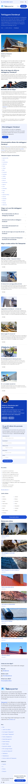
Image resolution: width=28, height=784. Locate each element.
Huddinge (4, 174)
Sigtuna (4, 184)
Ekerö (3, 170)
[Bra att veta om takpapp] (14, 614)
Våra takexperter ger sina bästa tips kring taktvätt (12, 638)
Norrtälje (4, 178)
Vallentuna (4, 164)
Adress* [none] (3, 455)
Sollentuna (4, 204)
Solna (3, 186)
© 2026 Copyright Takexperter (8, 778)
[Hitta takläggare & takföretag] (14, 546)
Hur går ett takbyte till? (7, 751)
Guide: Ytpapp (5, 743)
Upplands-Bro (5, 158)
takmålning (4, 106)
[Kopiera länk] (2, 57)
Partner (3, 768)
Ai (2, 766)
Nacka (3, 166)
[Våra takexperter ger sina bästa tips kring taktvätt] (14, 631)
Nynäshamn (4, 182)
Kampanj (4, 771)
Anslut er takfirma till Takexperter (9, 758)
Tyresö (3, 190)
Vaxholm (4, 196)
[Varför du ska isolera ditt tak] (14, 580)
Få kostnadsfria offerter (14, 517)
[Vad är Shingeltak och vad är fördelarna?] (14, 563)
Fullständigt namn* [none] (6, 436)
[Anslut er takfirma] (14, 529)
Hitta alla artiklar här (4, 489)
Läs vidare (3, 390)
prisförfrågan (23, 6)
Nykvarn (4, 180)
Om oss (21, 1)
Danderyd (4, 172)
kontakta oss (12, 719)
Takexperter (8, 146)
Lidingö (3, 168)
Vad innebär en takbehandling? (8, 604)
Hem (3, 727)
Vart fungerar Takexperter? (8, 734)
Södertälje (4, 188)
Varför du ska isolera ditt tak (8, 587)
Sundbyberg (5, 162)
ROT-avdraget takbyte (7, 748)
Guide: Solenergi (5, 741)
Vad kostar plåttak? (6, 655)
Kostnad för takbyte (6, 746)
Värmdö (4, 200)
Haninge (4, 202)
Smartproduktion (5, 780)
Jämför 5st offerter (6, 729)
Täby (3, 192)
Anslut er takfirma (5, 536)
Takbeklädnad (5, 755)
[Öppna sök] (25, 2)
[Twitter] (3, 782)
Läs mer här (3, 537)
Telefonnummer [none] (5, 445)
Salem (3, 160)
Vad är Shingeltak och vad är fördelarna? (10, 570)
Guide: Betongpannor (7, 739)
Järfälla (4, 176)
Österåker (4, 198)
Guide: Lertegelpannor (7, 736)
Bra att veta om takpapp (7, 621)
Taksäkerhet (4, 753)
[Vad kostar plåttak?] (14, 648)
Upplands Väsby (5, 194)
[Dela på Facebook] (4, 57)
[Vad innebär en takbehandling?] (14, 597)
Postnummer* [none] (4, 450)
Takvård (4, 764)
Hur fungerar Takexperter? (8, 732)
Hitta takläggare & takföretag (8, 553)
